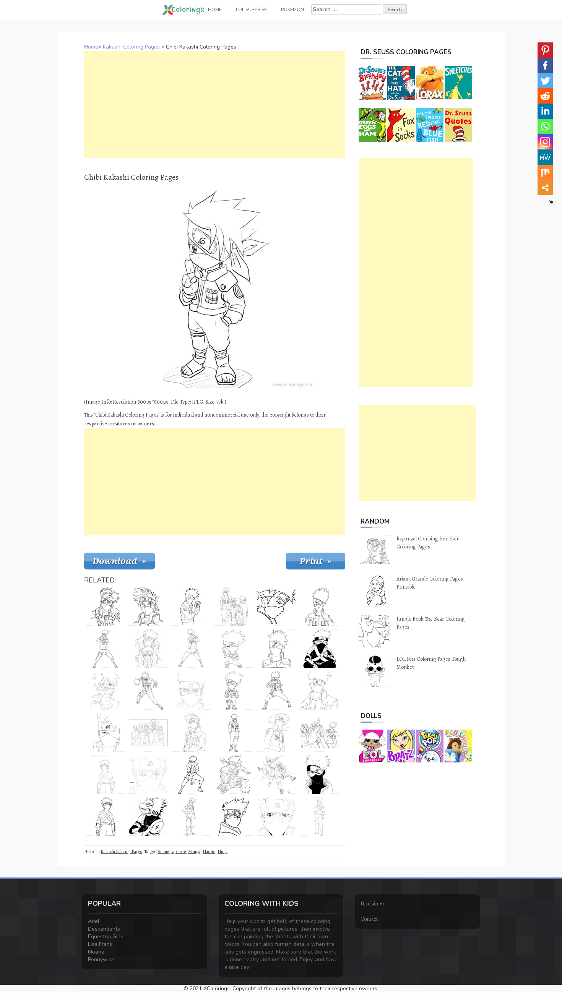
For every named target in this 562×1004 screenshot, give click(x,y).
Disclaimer (373, 903)
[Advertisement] (214, 104)
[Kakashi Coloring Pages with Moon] (277, 733)
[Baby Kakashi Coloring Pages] (234, 691)
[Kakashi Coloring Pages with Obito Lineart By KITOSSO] (277, 775)
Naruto (209, 851)
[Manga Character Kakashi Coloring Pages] (277, 817)
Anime (163, 851)
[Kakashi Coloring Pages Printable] (234, 733)
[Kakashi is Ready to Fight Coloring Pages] (105, 649)
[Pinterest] (545, 50)
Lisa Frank (100, 944)
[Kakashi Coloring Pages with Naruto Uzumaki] (148, 649)
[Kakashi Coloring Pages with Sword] (105, 691)
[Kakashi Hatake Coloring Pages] (105, 733)
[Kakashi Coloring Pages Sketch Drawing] (148, 607)
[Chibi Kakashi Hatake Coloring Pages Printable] (234, 649)
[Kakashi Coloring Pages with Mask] (320, 607)
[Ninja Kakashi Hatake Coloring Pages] (320, 691)
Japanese (178, 851)
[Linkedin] (545, 111)
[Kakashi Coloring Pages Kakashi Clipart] (320, 775)
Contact (369, 919)
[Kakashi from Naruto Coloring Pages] (148, 691)
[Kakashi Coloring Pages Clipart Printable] (105, 775)
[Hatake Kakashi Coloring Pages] (234, 775)
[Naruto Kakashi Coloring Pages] (191, 817)
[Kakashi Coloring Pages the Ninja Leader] (105, 607)
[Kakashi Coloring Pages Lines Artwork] (105, 817)
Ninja (222, 851)
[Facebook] (545, 65)
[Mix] (545, 172)
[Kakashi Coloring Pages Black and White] (320, 649)
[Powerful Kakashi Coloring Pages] (277, 691)
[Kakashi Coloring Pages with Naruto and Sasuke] (320, 733)
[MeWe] (545, 157)
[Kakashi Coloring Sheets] (191, 775)
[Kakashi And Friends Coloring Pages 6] (234, 607)
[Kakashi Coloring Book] (191, 649)
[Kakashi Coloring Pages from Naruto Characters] (191, 733)
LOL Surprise (251, 9)
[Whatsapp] (545, 126)
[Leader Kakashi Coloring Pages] (320, 817)
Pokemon (292, 9)
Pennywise (101, 959)
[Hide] (551, 202)
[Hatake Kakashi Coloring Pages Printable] (148, 817)
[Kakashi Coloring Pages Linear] (277, 607)
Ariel (93, 921)
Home (91, 46)
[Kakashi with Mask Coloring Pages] (191, 691)
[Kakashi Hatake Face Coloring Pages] (148, 775)
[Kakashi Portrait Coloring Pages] (277, 649)
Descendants (104, 929)
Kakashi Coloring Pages (131, 46)
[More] (545, 187)
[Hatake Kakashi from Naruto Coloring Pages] (191, 607)
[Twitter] (545, 80)
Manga (194, 851)
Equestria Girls (105, 936)
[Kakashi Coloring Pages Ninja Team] (148, 733)
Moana (96, 951)
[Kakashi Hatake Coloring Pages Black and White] (234, 817)
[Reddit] (545, 96)
